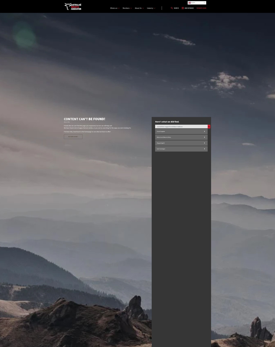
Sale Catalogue (161, 149)
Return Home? (73, 137)
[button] (175, 8)
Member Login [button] (201, 8)
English (193, 2)
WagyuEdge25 (161, 143)
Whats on (113, 8)
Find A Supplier (161, 131)
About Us (138, 8)
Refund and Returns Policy (164, 137)
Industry (150, 8)
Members (126, 8)
